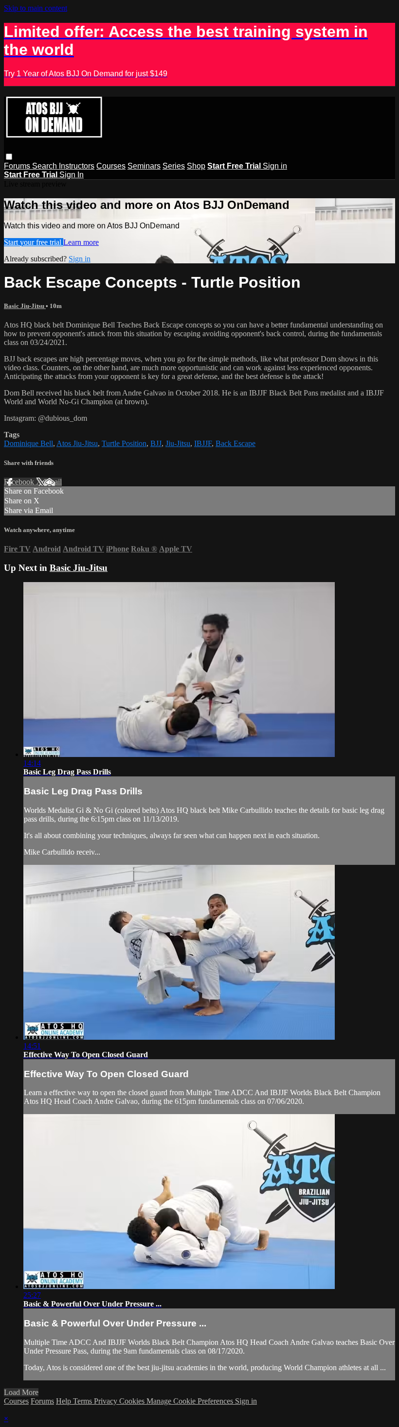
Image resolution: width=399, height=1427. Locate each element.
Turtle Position (124, 443)
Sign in (275, 166)
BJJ (156, 443)
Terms (83, 1401)
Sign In (71, 175)
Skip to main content (35, 8)
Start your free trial (33, 242)
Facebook (20, 482)
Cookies (132, 1401)
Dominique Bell (28, 443)
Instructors (76, 166)
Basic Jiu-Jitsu (25, 305)
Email (53, 482)
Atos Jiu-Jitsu (77, 443)
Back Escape (235, 443)
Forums (18, 166)
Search (45, 166)
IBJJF (203, 443)
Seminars (144, 166)
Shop (196, 166)
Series (174, 166)
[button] (9, 157)
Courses (111, 166)
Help (64, 1401)
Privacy (106, 1401)
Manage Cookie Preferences (190, 1401)
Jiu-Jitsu (177, 443)
